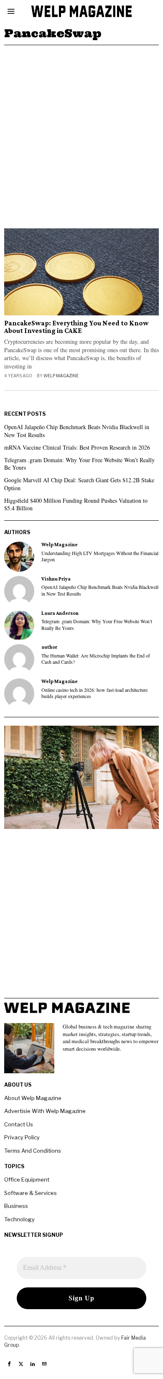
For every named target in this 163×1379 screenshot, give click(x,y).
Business (16, 1205)
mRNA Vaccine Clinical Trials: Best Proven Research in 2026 (77, 447)
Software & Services (30, 1193)
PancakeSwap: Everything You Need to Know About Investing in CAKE (76, 327)
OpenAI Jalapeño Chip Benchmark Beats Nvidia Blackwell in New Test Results (76, 430)
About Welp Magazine (32, 1098)
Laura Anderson (60, 613)
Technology (19, 1219)
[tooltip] (19, 557)
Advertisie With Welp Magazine (45, 1111)
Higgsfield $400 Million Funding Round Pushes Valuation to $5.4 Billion (76, 504)
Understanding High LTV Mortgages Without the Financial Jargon (99, 556)
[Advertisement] (81, 130)
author (49, 647)
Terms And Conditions (32, 1150)
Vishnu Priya (56, 579)
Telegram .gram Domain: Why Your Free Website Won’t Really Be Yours (79, 463)
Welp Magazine (61, 375)
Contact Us (18, 1124)
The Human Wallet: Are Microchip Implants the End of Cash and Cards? (95, 658)
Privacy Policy (22, 1137)
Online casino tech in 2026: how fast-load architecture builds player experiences (94, 693)
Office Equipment (26, 1179)
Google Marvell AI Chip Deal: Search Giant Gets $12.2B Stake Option (79, 483)
